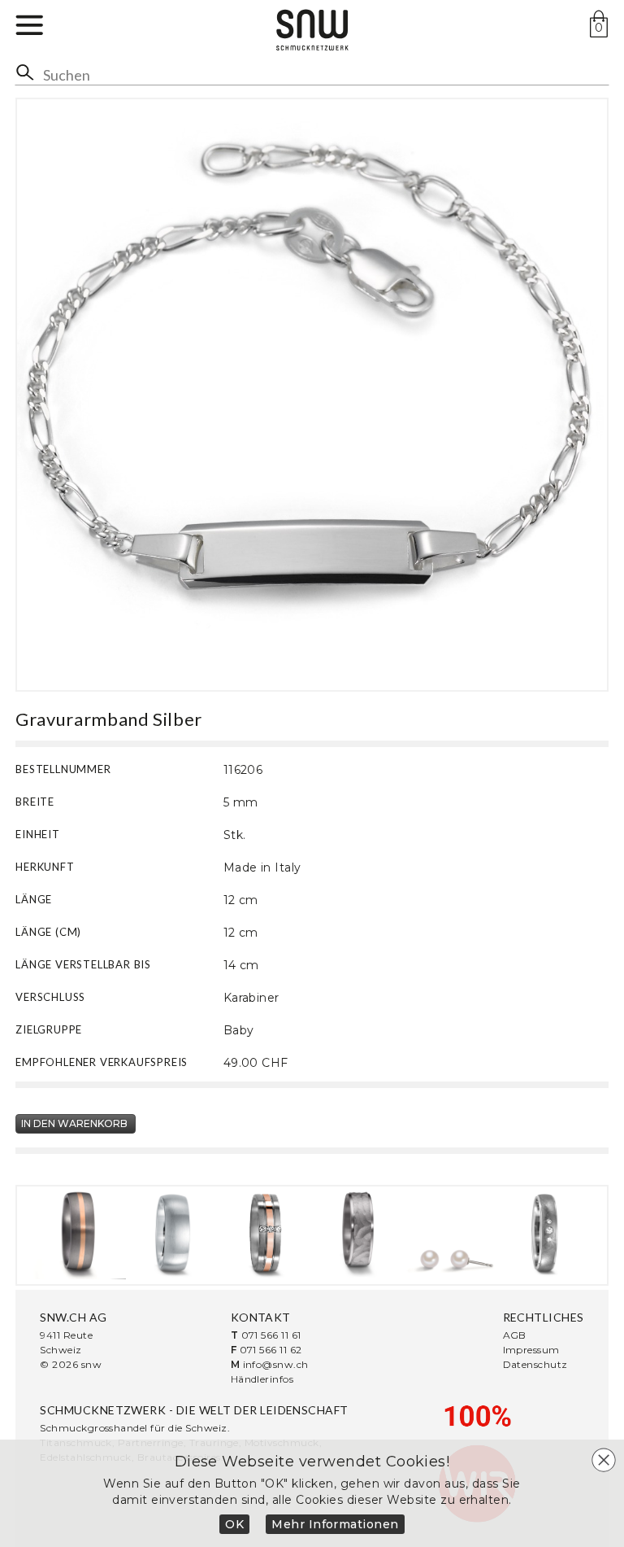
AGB (514, 1335)
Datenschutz (535, 1364)
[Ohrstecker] (451, 1232)
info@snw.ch (276, 1364)
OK (234, 1524)
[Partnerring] (79, 1232)
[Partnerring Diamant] (265, 1232)
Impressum (531, 1350)
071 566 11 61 (271, 1335)
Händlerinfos (262, 1379)
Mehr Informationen (335, 1524)
